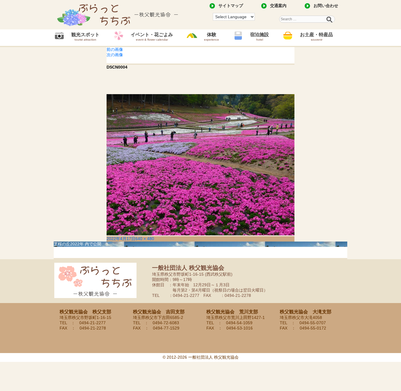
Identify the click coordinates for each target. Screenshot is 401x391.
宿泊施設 (259, 36)
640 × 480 (144, 238)
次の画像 (115, 54)
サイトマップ (230, 5)
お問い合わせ (326, 5)
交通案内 (278, 5)
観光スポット (85, 36)
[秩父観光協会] (118, 14)
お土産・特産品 (316, 36)
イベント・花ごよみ (152, 36)
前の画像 (115, 49)
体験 (211, 36)
